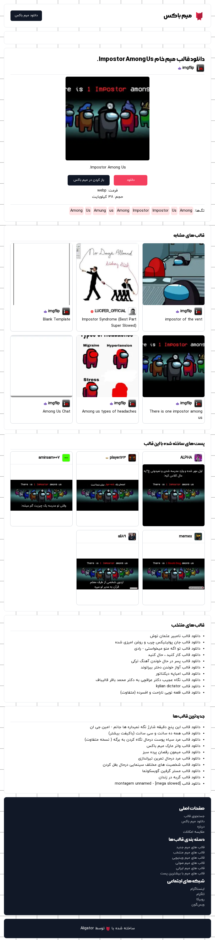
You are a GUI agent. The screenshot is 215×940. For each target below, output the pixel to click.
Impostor (160, 211)
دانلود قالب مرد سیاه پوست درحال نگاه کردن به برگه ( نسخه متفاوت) (142, 740)
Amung (100, 211)
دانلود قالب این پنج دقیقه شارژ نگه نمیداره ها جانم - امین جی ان (145, 727)
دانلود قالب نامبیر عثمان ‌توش (175, 636)
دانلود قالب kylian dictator (178, 686)
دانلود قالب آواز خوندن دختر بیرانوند (170, 667)
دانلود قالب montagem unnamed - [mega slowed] (157, 783)
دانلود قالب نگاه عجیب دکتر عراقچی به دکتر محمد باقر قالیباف (148, 680)
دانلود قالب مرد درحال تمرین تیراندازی (169, 758)
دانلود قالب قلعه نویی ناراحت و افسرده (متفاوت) (160, 692)
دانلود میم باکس (26, 16)
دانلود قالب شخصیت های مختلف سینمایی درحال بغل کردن (151, 765)
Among (186, 211)
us (111, 211)
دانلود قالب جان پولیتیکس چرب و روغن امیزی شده (157, 642)
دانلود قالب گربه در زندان (179, 777)
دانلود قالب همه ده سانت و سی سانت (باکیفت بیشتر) (154, 733)
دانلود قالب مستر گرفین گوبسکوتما (171, 771)
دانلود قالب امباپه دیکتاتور (178, 674)
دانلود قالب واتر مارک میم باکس (173, 746)
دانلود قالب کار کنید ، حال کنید (174, 655)
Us (174, 211)
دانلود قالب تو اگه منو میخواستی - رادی (167, 648)
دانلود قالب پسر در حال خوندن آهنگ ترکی (165, 661)
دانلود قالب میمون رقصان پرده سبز (171, 752)
